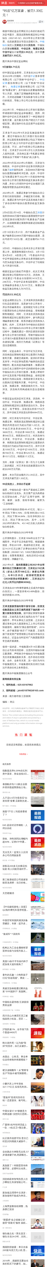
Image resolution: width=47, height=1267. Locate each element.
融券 (11, 169)
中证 (32, 76)
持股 (39, 212)
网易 (4, 3)
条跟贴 (23, 754)
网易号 (12, 3)
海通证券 (15, 86)
